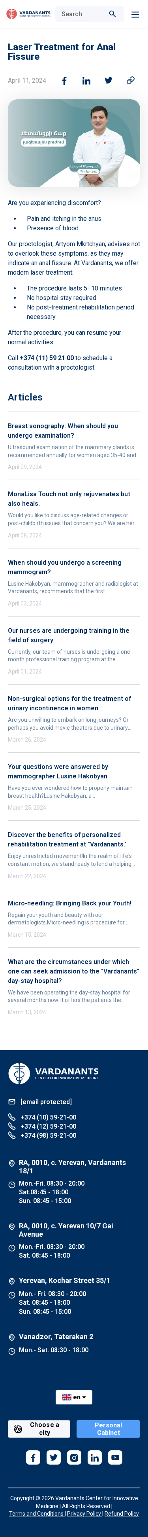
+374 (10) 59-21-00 (47, 1117)
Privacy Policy (84, 1513)
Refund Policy (122, 1513)
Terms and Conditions (37, 1513)
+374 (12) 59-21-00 (47, 1126)
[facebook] (33, 1457)
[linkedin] (95, 1457)
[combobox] (82, 14)
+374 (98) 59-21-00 (47, 1135)
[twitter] (54, 1457)
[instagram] (74, 1457)
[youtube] (115, 1457)
